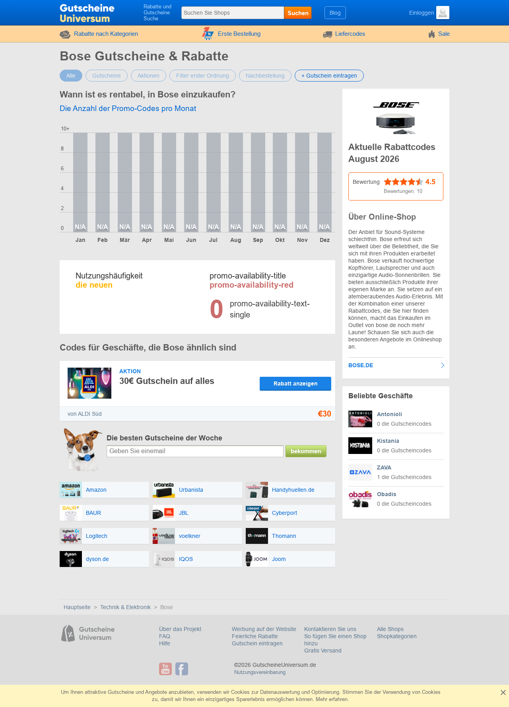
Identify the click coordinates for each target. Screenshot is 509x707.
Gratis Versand (323, 650)
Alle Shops (390, 629)
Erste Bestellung (239, 33)
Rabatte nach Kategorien (106, 33)
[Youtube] (166, 668)
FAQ (164, 636)
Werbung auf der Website (264, 629)
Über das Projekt (180, 629)
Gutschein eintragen (257, 643)
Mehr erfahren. (332, 699)
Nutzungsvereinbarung (260, 672)
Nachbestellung (265, 75)
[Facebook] (182, 668)
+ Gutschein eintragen (329, 75)
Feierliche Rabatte (255, 636)
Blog (335, 13)
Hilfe (164, 643)
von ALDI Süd (85, 414)
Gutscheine (106, 75)
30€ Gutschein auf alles (166, 381)
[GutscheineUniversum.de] (88, 12)
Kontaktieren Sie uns (330, 629)
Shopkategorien (397, 636)
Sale (444, 33)
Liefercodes (350, 33)
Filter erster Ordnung (202, 75)
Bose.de (360, 365)
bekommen (306, 451)
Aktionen (148, 75)
